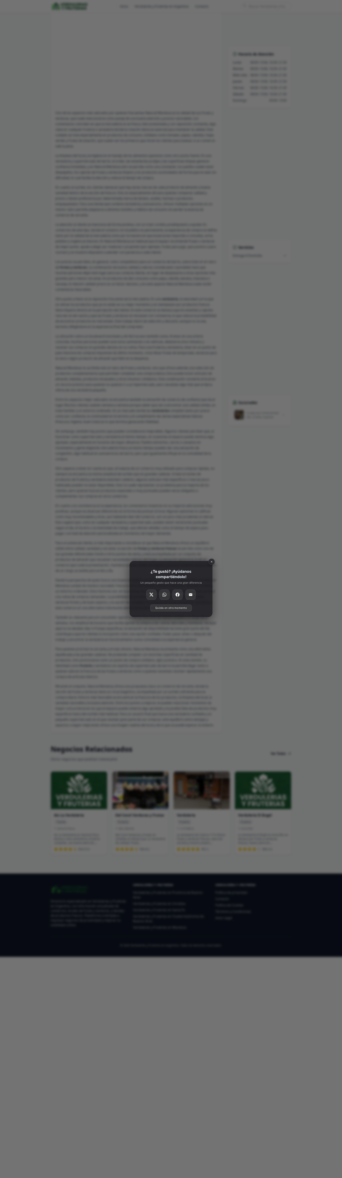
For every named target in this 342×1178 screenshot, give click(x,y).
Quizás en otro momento (171, 608)
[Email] (190, 595)
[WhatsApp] (164, 595)
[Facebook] (177, 595)
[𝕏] (151, 595)
